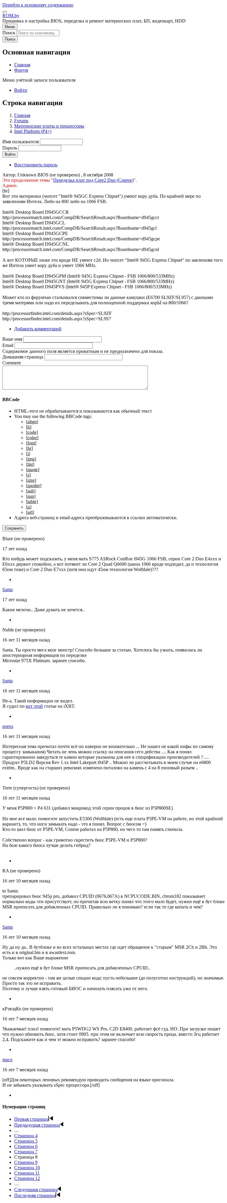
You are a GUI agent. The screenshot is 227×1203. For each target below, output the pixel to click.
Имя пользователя (20, 141)
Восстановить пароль (35, 164)
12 (27, 1178)
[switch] (4, 12)
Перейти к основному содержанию (37, 4)
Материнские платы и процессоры (49, 125)
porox (7, 726)
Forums (21, 120)
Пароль (9, 147)
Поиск (8, 32)
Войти (20, 90)
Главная (22, 115)
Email (7, 345)
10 (27, 1167)
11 (27, 1172)
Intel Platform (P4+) (32, 131)
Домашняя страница (22, 356)
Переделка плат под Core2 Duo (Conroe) (93, 180)
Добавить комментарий (37, 328)
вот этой (34, 706)
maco (7, 1059)
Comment (11, 362)
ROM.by (10, 15)
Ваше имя (12, 339)
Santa (7, 589)
